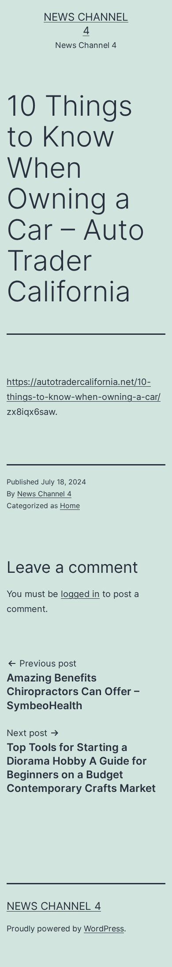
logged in (80, 594)
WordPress (104, 928)
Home (70, 505)
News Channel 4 (44, 493)
